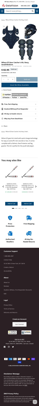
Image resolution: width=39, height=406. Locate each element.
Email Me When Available (19, 85)
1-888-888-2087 (9, 256)
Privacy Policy (8, 305)
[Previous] (3, 186)
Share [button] (5, 126)
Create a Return (9, 267)
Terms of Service (9, 309)
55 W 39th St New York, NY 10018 (14, 263)
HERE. (26, 385)
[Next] (36, 186)
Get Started (19, 324)
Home (3, 20)
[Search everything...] (33, 11)
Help (34, 6)
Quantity (4, 75)
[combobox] (19, 11)
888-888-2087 (25, 6)
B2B (5, 294)
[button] (2, 11)
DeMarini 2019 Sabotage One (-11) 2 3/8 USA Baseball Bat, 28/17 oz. (28, 186)
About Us (7, 282)
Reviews (6, 286)
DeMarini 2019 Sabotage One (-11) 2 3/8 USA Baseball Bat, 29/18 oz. (11, 186)
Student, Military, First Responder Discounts (18, 290)
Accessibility (8, 271)
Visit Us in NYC (19, 339)
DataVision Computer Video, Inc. (21, 365)
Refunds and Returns (10, 312)
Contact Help (8, 260)
